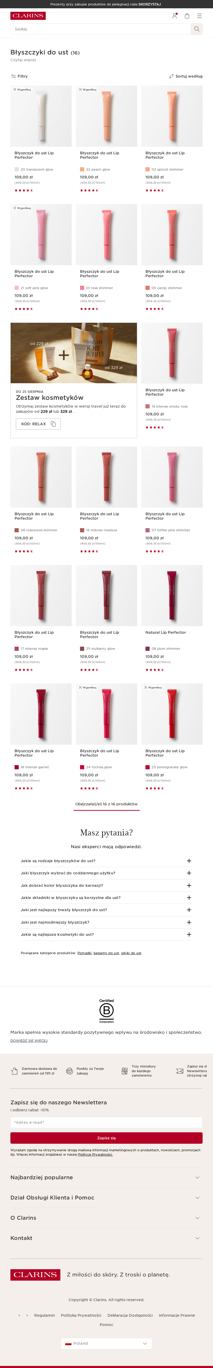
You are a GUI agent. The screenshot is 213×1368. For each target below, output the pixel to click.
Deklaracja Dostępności (130, 1315)
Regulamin (44, 1315)
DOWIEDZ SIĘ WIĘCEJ (29, 1041)
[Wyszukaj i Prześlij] (197, 29)
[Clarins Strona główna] (28, 15)
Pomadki (84, 953)
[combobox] (106, 1343)
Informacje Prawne (177, 1315)
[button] (23, 59)
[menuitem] (174, 16)
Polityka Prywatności (81, 1315)
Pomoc (106, 1325)
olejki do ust (131, 953)
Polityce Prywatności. (95, 1154)
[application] (38, 424)
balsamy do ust (106, 953)
